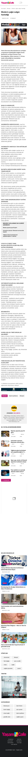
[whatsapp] (8, 400)
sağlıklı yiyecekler (8, 668)
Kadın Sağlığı (7, 709)
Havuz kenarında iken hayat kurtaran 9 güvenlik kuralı (13, 645)
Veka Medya (14, 744)
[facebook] (2, 400)
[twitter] (5, 400)
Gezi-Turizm (19, 705)
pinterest (19, 741)
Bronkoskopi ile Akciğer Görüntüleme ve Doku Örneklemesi (13, 588)
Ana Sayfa (3, 8)
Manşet (8, 8)
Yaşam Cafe (19, 750)
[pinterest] (11, 400)
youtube (19, 742)
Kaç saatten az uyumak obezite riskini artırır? (18, 470)
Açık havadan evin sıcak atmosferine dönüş (12, 607)
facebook (10, 739)
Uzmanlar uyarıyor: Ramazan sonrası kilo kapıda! (13, 231)
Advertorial (6, 657)
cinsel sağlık (7, 713)
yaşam (4, 640)
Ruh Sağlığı (6, 661)
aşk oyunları (19, 709)
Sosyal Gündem (7, 563)
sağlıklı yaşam (19, 716)
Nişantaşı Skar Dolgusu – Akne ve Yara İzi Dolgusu (13, 626)
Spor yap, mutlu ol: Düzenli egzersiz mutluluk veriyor (19, 461)
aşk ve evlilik (17, 661)
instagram (10, 742)
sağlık (4, 583)
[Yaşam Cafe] (7, 3)
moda (5, 664)
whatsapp (10, 741)
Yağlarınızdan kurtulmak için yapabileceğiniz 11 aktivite (10, 235)
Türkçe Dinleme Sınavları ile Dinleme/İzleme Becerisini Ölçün (12, 568)
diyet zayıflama (13, 396)
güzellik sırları (7, 621)
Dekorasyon (6, 705)
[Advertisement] (14, 536)
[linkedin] (14, 400)
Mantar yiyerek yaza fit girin (10, 227)
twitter (19, 739)
